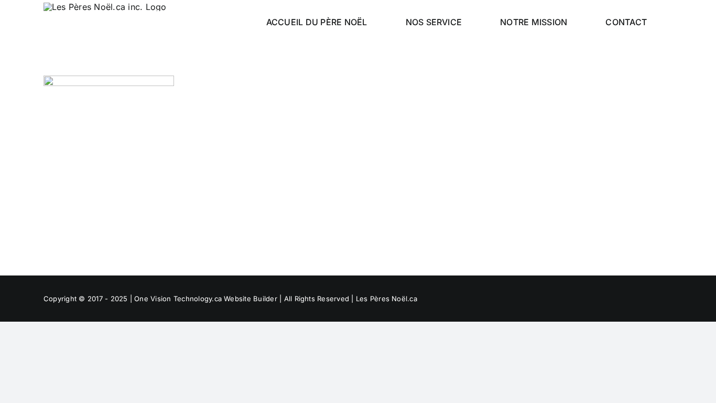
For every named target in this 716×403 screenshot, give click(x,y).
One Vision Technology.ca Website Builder (206, 298)
